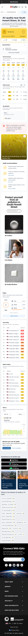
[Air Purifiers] (14, 224)
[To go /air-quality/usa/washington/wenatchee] (14, 357)
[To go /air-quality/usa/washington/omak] (14, 345)
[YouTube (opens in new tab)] (14, 565)
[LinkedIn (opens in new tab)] (21, 565)
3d (21, 85)
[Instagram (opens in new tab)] (18, 565)
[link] (19, 7)
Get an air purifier (12, 188)
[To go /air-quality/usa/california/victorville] (14, 351)
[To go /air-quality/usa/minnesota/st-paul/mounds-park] (14, 388)
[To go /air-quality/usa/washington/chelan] (14, 336)
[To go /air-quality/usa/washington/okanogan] (14, 348)
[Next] (26, 2)
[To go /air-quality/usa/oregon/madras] (14, 333)
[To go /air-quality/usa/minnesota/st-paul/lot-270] (14, 373)
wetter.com (15, 312)
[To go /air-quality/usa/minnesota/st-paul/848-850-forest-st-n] (14, 394)
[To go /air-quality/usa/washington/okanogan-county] (14, 354)
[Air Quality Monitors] (14, 273)
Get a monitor (11, 175)
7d (24, 85)
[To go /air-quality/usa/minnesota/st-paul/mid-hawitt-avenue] (14, 382)
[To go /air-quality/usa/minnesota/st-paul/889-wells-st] (14, 391)
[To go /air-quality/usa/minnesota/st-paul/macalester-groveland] (14, 400)
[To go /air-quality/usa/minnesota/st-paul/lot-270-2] (14, 379)
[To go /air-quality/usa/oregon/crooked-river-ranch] (14, 330)
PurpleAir (17, 52)
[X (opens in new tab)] (10, 565)
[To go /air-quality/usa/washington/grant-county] (14, 339)
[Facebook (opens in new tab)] (6, 565)
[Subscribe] (22, 559)
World (2, 12)
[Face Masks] (14, 249)
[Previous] (2, 2)
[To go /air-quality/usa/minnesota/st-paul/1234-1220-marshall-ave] (14, 385)
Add (25, 12)
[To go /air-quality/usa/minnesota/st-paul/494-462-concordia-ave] (14, 376)
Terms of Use (14, 627)
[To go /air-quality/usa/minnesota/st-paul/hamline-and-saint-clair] (14, 397)
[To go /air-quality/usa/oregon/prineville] (14, 342)
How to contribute (16, 448)
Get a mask (10, 181)
